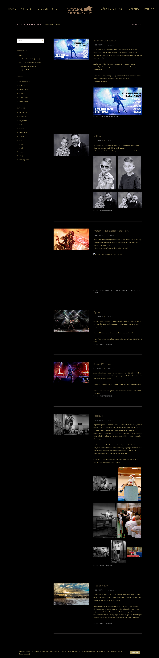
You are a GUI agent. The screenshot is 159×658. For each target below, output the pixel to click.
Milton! (97, 136)
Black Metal (104, 290)
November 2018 (24, 101)
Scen (111, 116)
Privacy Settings (24, 654)
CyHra (96, 312)
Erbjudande (23, 121)
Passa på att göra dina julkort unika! (30, 62)
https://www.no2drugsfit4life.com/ (110, 462)
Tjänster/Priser (112, 8)
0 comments (98, 45)
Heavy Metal (116, 290)
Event (21, 124)
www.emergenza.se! (100, 81)
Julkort (21, 136)
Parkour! (98, 415)
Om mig (134, 8)
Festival (21, 128)
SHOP (55, 8)
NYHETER (27, 8)
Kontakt (149, 8)
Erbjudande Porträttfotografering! (29, 59)
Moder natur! (101, 585)
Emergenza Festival (104, 40)
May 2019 (22, 93)
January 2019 (23, 97)
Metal (128, 290)
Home (131, 24)
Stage (116, 116)
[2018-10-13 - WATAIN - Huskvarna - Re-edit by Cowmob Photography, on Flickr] (117, 271)
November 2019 (24, 89)
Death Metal (23, 117)
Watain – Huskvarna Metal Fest (110, 230)
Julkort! (21, 55)
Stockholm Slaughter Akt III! (27, 66)
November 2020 (24, 81)
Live (101, 116)
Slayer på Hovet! (102, 364)
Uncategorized (105, 211)
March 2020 (23, 85)
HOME (12, 8)
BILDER (43, 8)
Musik (106, 116)
